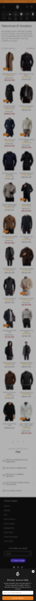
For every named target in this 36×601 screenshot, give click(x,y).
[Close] (33, 571)
